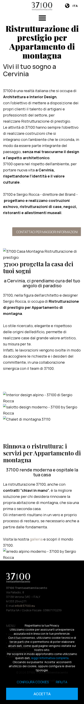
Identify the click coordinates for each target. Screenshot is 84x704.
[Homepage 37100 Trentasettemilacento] (42, 6)
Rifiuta (61, 682)
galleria (36, 539)
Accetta (42, 693)
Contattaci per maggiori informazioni (47, 232)
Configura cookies (33, 682)
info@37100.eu (25, 606)
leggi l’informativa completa (50, 658)
